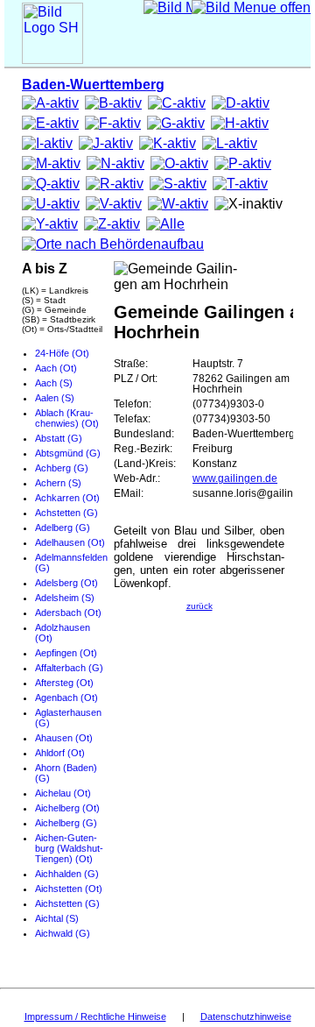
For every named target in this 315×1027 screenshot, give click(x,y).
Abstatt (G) (58, 438)
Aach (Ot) (56, 368)
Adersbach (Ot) (68, 612)
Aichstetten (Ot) (68, 888)
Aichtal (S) (57, 918)
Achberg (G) (61, 468)
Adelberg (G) (62, 527)
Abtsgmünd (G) (68, 453)
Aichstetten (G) (67, 903)
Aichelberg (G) (66, 823)
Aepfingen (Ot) (66, 653)
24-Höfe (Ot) (62, 353)
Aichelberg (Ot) (67, 808)
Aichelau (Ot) (63, 793)
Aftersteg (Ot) (64, 682)
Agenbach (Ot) (66, 697)
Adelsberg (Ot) (66, 582)
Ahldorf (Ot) (60, 752)
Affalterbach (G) (69, 667)
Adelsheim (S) (64, 597)
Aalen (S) (54, 398)
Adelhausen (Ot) (70, 542)
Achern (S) (58, 483)
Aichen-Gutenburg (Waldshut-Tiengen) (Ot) (69, 848)
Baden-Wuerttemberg (93, 84)
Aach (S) (54, 383)
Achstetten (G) (66, 512)
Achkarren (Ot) (67, 497)
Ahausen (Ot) (64, 738)
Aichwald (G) (62, 933)
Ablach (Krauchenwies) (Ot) (67, 418)
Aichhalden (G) (67, 873)
